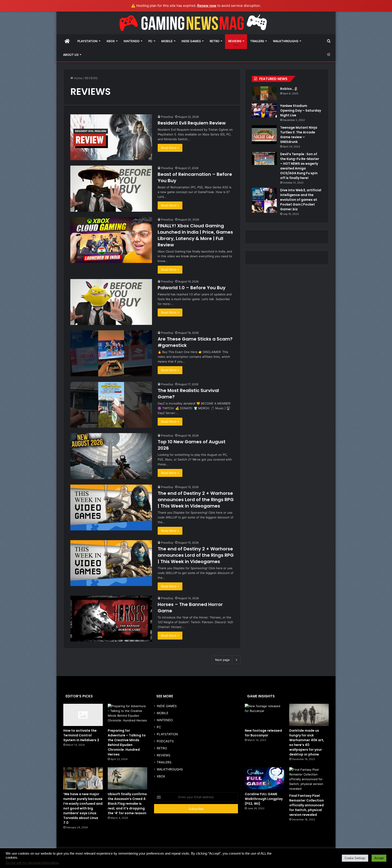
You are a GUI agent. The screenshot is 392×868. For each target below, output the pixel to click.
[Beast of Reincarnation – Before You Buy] (111, 189)
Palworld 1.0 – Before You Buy (191, 287)
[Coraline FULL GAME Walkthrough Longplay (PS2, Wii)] (264, 778)
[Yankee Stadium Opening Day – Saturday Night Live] (264, 110)
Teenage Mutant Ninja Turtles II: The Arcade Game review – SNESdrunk (298, 134)
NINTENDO (132, 41)
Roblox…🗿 (289, 88)
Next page (222, 660)
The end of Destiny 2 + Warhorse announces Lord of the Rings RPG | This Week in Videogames (196, 499)
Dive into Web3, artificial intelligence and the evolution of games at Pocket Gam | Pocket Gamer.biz (300, 199)
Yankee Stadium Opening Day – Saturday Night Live (300, 110)
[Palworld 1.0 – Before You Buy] (111, 302)
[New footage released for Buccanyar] (264, 715)
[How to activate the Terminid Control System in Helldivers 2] (83, 715)
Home (77, 78)
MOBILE (167, 41)
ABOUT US (70, 54)
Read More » (170, 148)
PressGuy (167, 116)
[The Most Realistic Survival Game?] (111, 405)
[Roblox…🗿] (264, 93)
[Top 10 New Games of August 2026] (111, 456)
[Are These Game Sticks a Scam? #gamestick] (111, 353)
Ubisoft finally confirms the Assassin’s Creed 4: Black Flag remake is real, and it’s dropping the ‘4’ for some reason (127, 803)
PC (150, 41)
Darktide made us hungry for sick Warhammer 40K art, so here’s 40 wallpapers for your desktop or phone (306, 742)
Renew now (206, 5)
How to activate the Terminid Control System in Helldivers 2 (81, 735)
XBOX (110, 41)
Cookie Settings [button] (355, 858)
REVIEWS (234, 41)
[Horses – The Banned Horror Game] (111, 619)
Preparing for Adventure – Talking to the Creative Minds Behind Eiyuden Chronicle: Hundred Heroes (127, 742)
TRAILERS (257, 41)
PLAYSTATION (87, 41)
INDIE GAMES (191, 41)
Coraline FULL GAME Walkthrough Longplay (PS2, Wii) (264, 799)
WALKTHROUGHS (285, 41)
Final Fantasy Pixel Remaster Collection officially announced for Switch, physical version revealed (306, 805)
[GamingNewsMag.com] (196, 23)
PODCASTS (165, 741)
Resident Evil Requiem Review (192, 123)
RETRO (214, 41)
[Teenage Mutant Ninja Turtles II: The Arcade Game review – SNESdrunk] (264, 134)
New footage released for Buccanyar (263, 733)
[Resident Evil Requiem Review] (111, 137)
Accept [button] (379, 858)
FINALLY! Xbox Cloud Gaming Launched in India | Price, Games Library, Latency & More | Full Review (195, 235)
